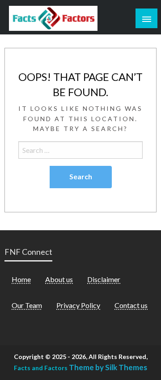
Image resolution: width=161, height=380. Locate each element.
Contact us (131, 305)
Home (21, 279)
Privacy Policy (78, 305)
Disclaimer (103, 279)
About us (59, 279)
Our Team (27, 305)
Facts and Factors (41, 368)
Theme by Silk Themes (108, 367)
